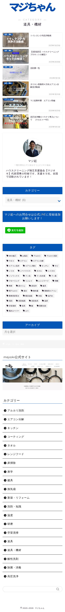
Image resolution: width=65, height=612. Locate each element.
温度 (46, 301)
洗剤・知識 (14, 506)
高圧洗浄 (13, 576)
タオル (39, 271)
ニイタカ (51, 271)
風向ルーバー (14, 311)
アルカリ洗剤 (52, 256)
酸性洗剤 (13, 558)
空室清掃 (12, 306)
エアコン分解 (38, 261)
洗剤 (10, 301)
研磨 (10, 523)
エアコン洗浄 (14, 266)
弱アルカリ (13, 291)
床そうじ (21, 286)
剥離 (56, 281)
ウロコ (11, 261)
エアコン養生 (30, 266)
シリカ (11, 271)
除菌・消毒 (14, 567)
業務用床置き (14, 296)
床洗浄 (34, 286)
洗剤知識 (21, 301)
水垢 (40, 296)
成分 (25, 291)
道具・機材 (14, 550)
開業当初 (42, 306)
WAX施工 (12, 256)
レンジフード (43, 281)
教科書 (35, 291)
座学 (10, 471)
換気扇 (11, 489)
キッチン (45, 266)
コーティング (15, 436)
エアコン (23, 261)
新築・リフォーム (18, 497)
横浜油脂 (28, 296)
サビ (56, 266)
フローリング (14, 281)
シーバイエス (25, 271)
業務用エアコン (50, 291)
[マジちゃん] (32, 11)
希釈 (10, 286)
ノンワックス (14, 276)
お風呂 (25, 256)
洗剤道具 (34, 301)
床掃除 (11, 462)
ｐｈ (27, 311)
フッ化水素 (41, 276)
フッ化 (28, 276)
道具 (23, 306)
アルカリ (37, 256)
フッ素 (54, 276)
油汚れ (50, 296)
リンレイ (28, 281)
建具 (44, 286)
